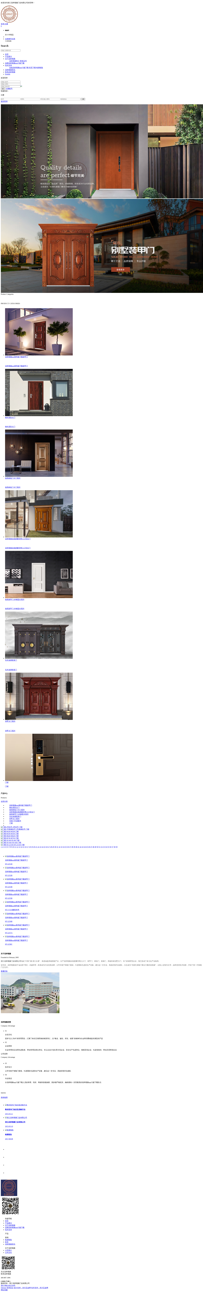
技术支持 (8, 1230)
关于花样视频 (10, 1225)
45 (87, 847)
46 (89, 847)
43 (83, 847)
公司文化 (8, 1252)
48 (93, 847)
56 (110, 847)
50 (97, 847)
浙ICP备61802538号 (8, 1285)
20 (34, 847)
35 (66, 847)
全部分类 (4, 801)
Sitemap (3, 1288)
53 (104, 847)
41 (78, 847)
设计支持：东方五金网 (22, 1288)
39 (74, 847)
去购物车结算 (10, 39)
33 (61, 847)
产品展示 (8, 1223)
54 (106, 847)
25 (45, 847)
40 (76, 847)
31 (57, 847)
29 (53, 847)
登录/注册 (4, 24)
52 (102, 847)
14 (21, 847)
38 (72, 847)
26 (47, 847)
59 (116, 847)
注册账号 (9, 89)
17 (28, 847)
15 (23, 847)
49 (95, 847)
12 (17, 847)
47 (91, 847)
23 (40, 847)
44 (85, 847)
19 (32, 847)
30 (55, 847)
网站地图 (4, 1290)
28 (51, 847)
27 (49, 847)
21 (36, 847)
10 (13, 847)
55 (108, 847)
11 (15, 847)
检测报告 (8, 1240)
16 (26, 847)
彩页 (6, 1242)
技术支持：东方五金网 (39, 1288)
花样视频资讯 (10, 1244)
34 (64, 847)
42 (81, 847)
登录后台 (10, 1288)
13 (19, 847)
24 (42, 847)
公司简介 (8, 1250)
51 (100, 847)
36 (68, 847)
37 (70, 847)
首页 (6, 1221)
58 (114, 847)
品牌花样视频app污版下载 (14, 1227)
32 (59, 847)
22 (38, 847)
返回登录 (4, 101)
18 (30, 847)
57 (112, 847)
